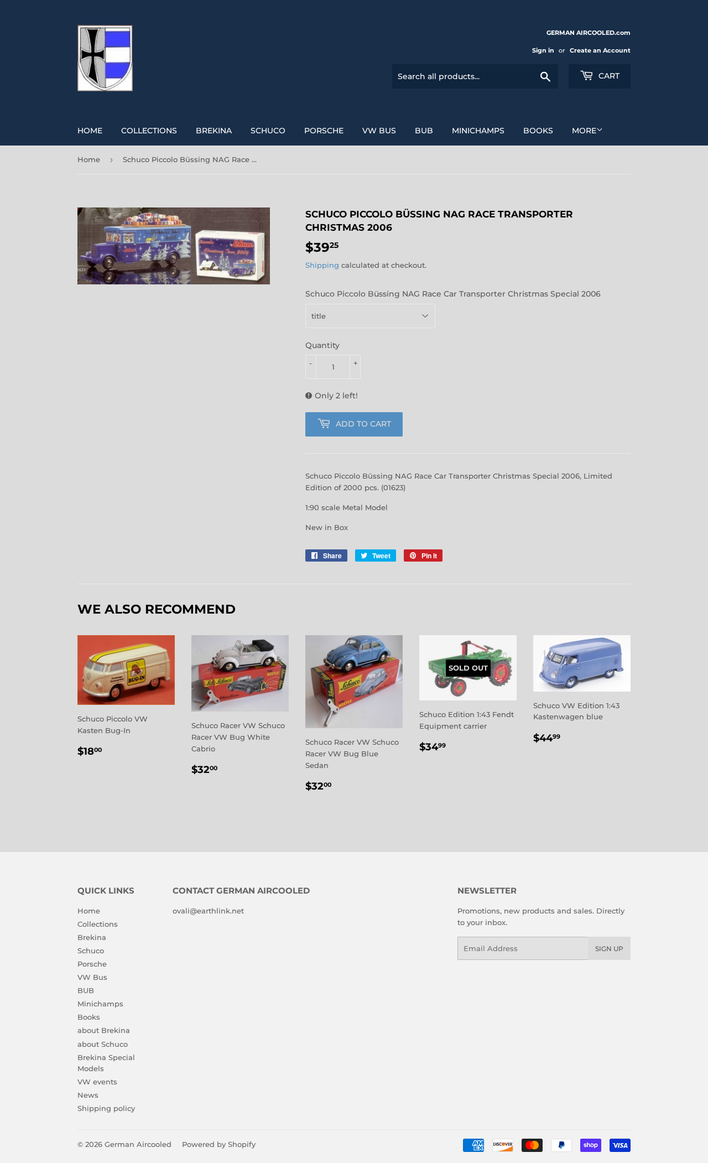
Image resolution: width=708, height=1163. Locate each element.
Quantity (322, 345)
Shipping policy (106, 1108)
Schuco (268, 131)
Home (89, 131)
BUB (424, 131)
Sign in (543, 50)
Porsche (323, 131)
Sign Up (609, 948)
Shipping (322, 265)
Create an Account (600, 50)
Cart (608, 76)
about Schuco (102, 1044)
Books (538, 131)
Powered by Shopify (219, 1144)
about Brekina (103, 1030)
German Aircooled (138, 1144)
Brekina (214, 131)
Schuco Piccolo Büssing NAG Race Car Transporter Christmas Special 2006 (453, 294)
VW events (97, 1081)
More (584, 131)
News (87, 1095)
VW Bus (379, 131)
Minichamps (478, 131)
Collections (149, 131)
